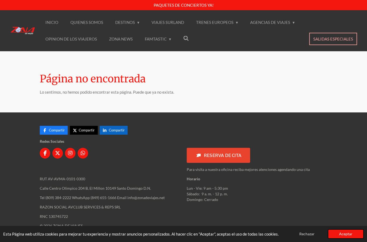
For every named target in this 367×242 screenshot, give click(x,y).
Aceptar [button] (345, 234)
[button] (218, 155)
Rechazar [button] (307, 234)
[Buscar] (186, 38)
